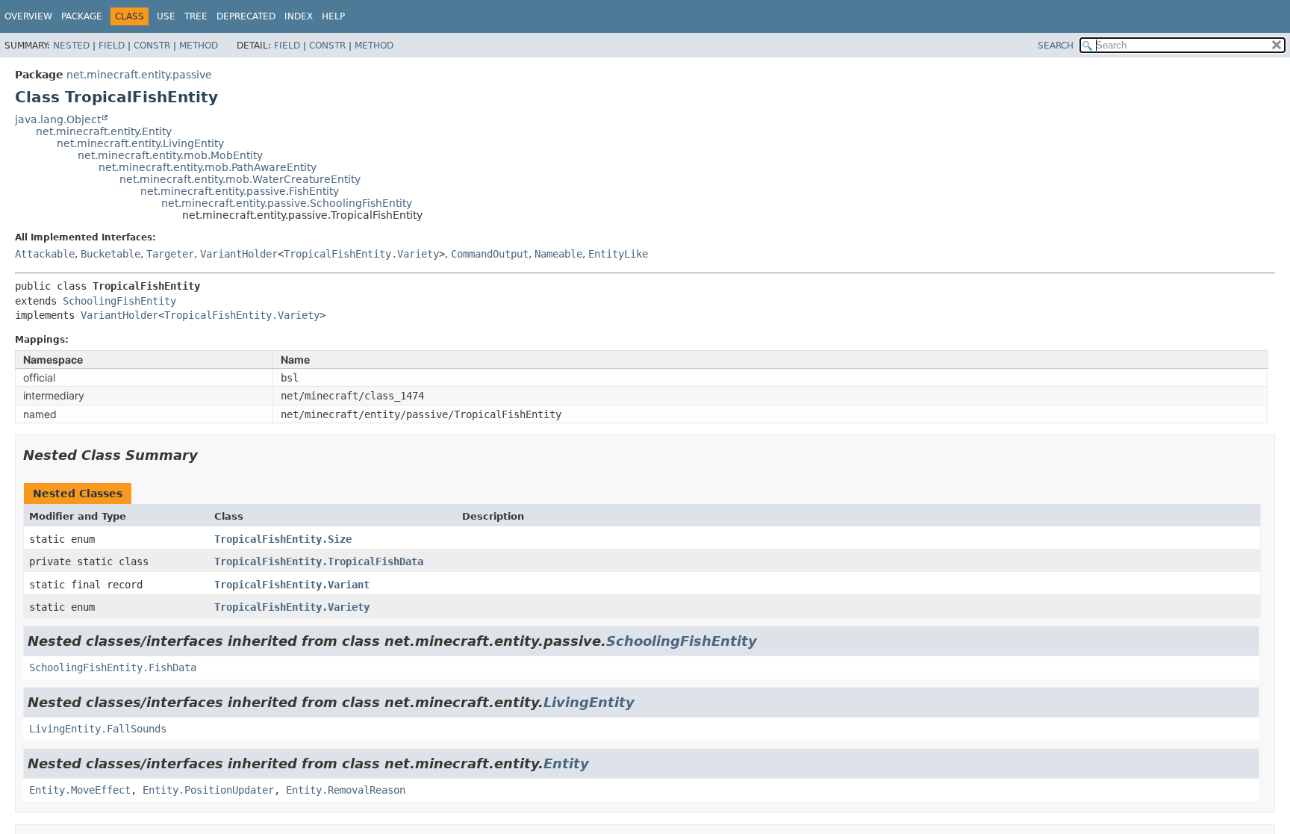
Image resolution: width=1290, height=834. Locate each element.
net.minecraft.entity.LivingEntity (140, 143)
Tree (196, 16)
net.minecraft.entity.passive (139, 75)
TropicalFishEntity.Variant (292, 585)
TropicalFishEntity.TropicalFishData (318, 561)
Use (166, 16)
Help (333, 16)
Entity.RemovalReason (345, 790)
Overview (28, 16)
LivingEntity (589, 702)
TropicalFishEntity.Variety (361, 254)
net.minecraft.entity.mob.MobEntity (170, 155)
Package (81, 16)
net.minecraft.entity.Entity (104, 131)
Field (112, 45)
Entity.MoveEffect (80, 790)
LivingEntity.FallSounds (97, 729)
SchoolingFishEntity (119, 301)
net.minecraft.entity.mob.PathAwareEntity (208, 167)
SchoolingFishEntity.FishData (112, 667)
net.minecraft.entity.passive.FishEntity (239, 191)
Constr (152, 45)
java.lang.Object (58, 119)
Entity (566, 763)
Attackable (45, 254)
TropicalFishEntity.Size (283, 539)
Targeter (170, 254)
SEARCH (1056, 45)
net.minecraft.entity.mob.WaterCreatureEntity (240, 179)
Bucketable (110, 254)
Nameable (558, 254)
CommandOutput (490, 254)
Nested (71, 45)
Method (198, 45)
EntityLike (618, 254)
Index (298, 16)
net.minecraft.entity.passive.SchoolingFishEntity (286, 203)
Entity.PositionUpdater (208, 790)
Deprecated (245, 16)
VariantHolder (239, 254)
